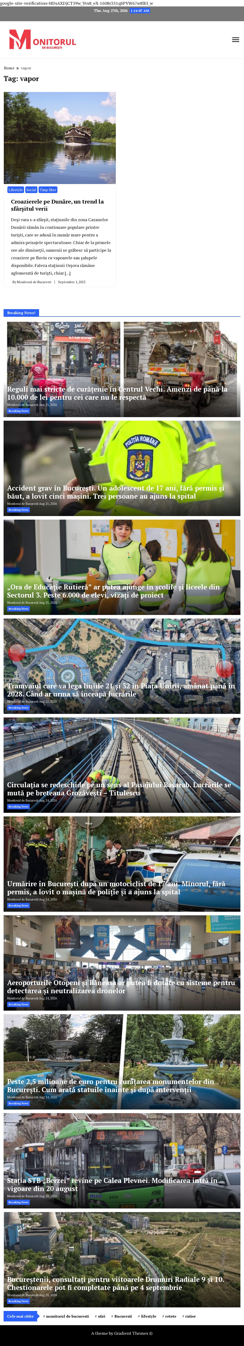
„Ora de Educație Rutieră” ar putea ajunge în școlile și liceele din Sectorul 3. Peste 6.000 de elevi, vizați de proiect (113, 591)
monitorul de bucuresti (67, 1316)
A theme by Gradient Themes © (122, 1333)
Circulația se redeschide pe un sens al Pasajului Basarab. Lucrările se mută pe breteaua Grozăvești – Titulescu (119, 788)
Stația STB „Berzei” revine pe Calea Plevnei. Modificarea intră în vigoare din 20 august (112, 1184)
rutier (190, 1316)
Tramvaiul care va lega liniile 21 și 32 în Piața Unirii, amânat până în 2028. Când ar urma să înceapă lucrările (121, 689)
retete (170, 1316)
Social (31, 189)
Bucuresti (123, 1316)
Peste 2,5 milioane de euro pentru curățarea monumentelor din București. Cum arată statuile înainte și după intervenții (110, 1085)
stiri (101, 1316)
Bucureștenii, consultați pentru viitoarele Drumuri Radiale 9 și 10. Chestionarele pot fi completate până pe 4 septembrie (115, 1283)
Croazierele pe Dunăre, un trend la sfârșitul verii (57, 205)
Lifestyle (16, 189)
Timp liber (48, 189)
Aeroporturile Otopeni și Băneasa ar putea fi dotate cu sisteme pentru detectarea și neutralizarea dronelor (121, 986)
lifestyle (148, 1316)
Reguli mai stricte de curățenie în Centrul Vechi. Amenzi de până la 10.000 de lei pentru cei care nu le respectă (117, 393)
